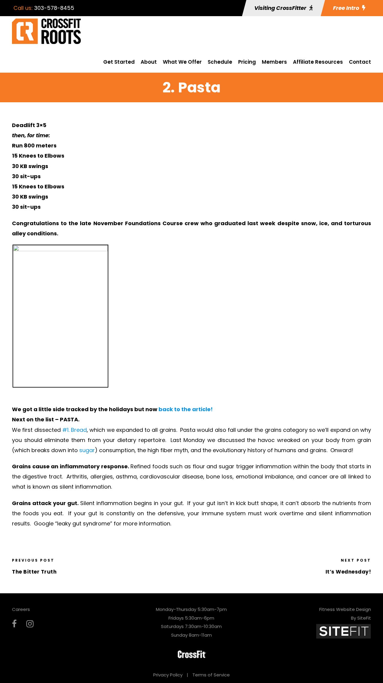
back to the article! (186, 409)
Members (274, 61)
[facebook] (14, 624)
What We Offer (182, 61)
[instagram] (30, 624)
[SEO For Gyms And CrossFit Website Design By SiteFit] (343, 631)
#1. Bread (74, 430)
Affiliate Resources (318, 61)
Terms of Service (211, 675)
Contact (360, 61)
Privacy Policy (168, 675)
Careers (21, 609)
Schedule (220, 61)
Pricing (247, 61)
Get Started (119, 61)
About (149, 61)
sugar (87, 450)
